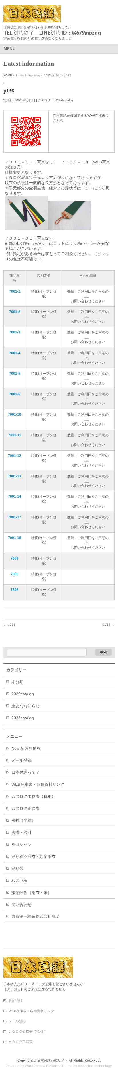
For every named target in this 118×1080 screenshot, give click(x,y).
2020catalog (52, 75)
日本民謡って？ (25, 772)
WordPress (33, 1066)
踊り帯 (17, 868)
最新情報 (15, 1000)
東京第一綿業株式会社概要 (35, 916)
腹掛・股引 (21, 832)
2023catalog (22, 718)
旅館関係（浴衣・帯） (31, 892)
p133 (108, 625)
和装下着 (19, 880)
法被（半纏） (23, 820)
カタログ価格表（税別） (33, 796)
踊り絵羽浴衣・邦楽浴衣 (33, 856)
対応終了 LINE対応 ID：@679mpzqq (57, 32)
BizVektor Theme (59, 1066)
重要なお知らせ (25, 706)
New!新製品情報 (26, 748)
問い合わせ (21, 904)
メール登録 (21, 760)
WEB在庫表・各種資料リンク (37, 784)
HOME (7, 75)
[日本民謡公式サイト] (32, 15)
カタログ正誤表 (25, 808)
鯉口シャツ (21, 844)
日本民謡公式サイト (52, 1061)
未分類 (17, 682)
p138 (9, 625)
